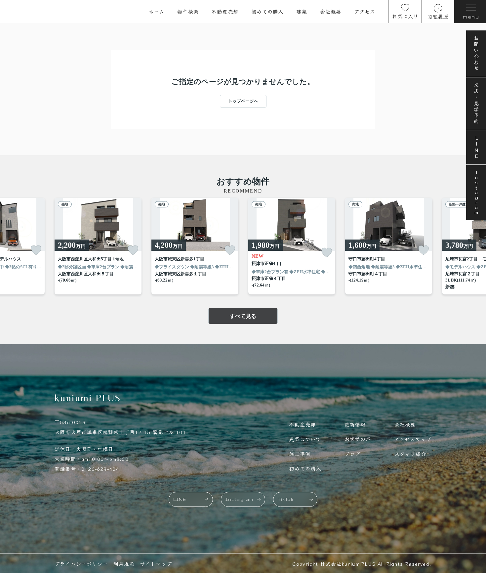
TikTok (286, 499)
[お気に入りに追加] (36, 250)
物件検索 (188, 11)
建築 (301, 11)
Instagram (476, 192)
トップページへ (243, 101)
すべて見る (243, 316)
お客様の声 (357, 438)
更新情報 (355, 424)
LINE (476, 147)
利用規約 (124, 563)
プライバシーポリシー (81, 563)
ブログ (352, 453)
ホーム (157, 11)
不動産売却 (225, 11)
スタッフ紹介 (410, 453)
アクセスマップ (412, 438)
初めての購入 (267, 11)
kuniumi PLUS (88, 398)
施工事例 (299, 453)
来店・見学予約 (476, 103)
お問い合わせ (476, 53)
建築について (305, 438)
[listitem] (98, 246)
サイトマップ (156, 563)
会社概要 (331, 11)
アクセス (365, 11)
